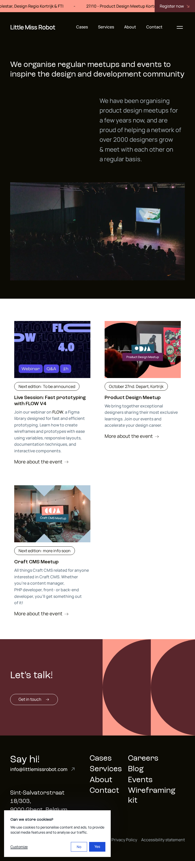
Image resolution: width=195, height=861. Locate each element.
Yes (97, 846)
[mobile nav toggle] (180, 27)
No (79, 846)
